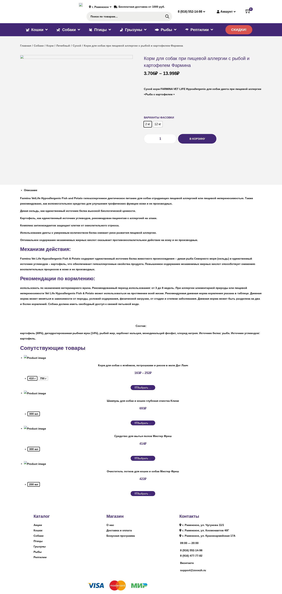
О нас (110, 525)
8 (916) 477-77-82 (191, 555)
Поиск (167, 16)
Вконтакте (187, 562)
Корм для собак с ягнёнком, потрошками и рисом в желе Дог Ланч (143, 365)
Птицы (38, 541)
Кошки (38, 530)
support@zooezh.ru (193, 570)
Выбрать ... (144, 387)
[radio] (148, 124)
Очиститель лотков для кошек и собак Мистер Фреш (143, 471)
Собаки (39, 45)
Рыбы (38, 551)
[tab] (143, 190)
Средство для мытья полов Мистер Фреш (143, 436)
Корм (50, 45)
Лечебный (63, 45)
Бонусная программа (120, 535)
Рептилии (40, 557)
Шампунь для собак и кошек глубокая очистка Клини (143, 400)
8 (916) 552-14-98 (191, 550)
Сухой (77, 45)
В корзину (197, 138)
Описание (30, 190)
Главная (25, 45)
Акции (38, 525)
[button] (238, 29)
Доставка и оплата (119, 530)
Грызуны (40, 546)
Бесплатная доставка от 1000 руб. (142, 6)
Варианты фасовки (159, 117)
